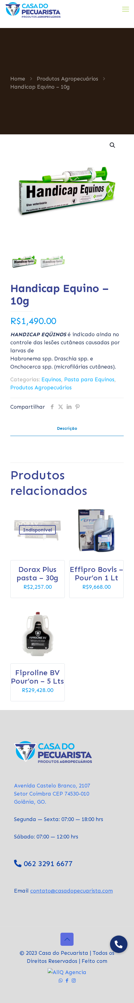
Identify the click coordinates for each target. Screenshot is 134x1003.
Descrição (67, 428)
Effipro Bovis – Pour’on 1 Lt (96, 573)
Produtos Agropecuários (67, 79)
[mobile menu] (125, 9)
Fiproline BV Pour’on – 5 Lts (37, 676)
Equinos (51, 379)
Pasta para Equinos (89, 379)
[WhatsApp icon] (60, 980)
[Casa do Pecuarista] (32, 9)
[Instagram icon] (73, 980)
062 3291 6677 (48, 863)
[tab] (67, 429)
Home (17, 79)
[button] (113, 145)
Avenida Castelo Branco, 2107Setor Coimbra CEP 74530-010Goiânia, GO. (52, 793)
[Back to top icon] (67, 939)
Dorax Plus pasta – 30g (37, 573)
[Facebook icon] (67, 980)
